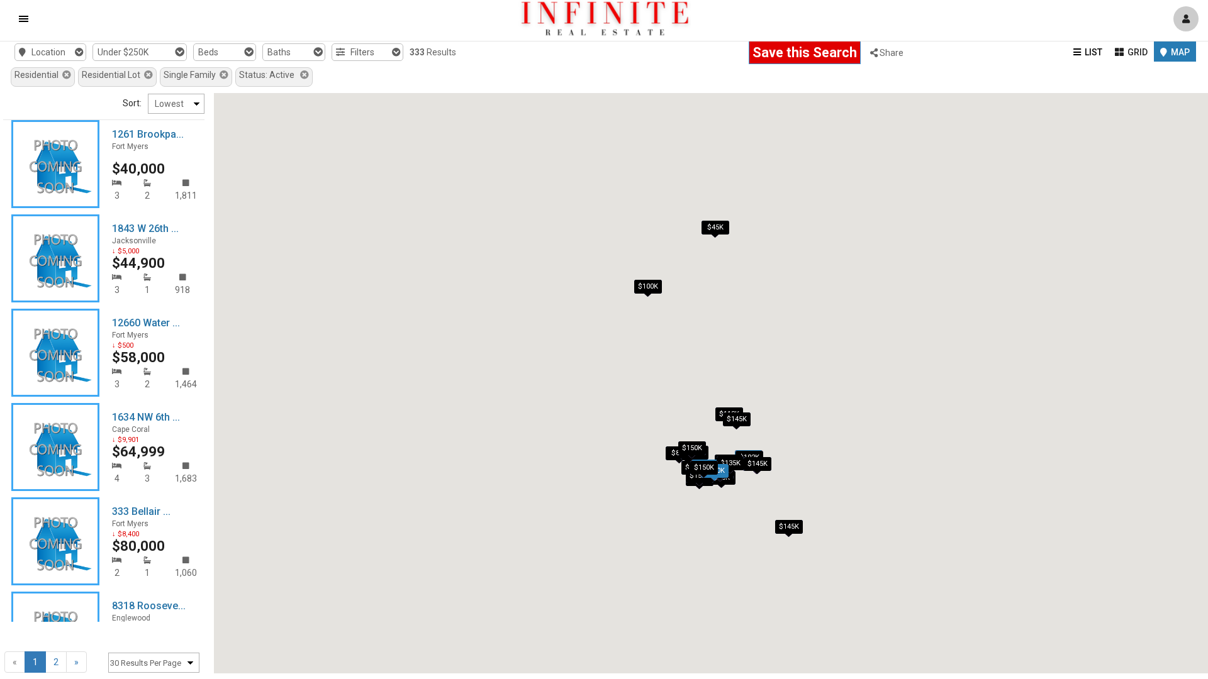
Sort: (132, 103)
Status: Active (269, 75)
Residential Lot (113, 75)
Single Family (192, 75)
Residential (38, 75)
